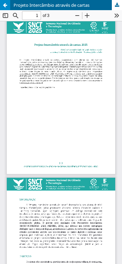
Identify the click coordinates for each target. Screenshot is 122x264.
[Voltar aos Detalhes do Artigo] (5, 5)
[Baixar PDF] (117, 5)
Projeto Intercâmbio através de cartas (51, 5)
